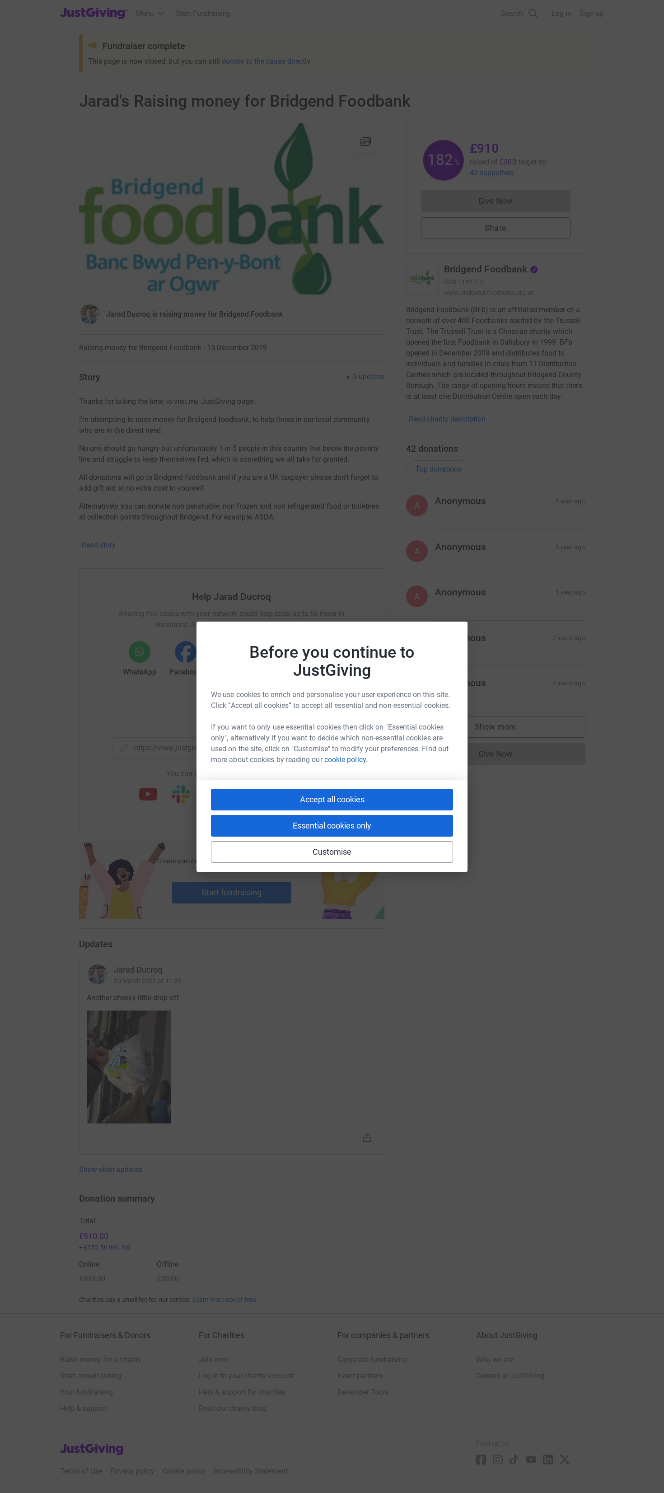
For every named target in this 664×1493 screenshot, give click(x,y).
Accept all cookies (332, 799)
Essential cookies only (332, 825)
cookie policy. (346, 759)
